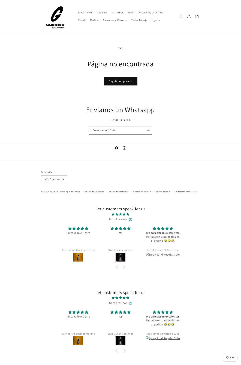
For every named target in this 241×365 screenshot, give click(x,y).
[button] (181, 16)
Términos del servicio (141, 191)
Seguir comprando (120, 81)
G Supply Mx (54, 191)
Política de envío (162, 191)
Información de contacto (185, 191)
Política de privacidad (94, 191)
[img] (120, 214)
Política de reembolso (118, 191)
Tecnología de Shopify (70, 191)
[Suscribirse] (148, 130)
